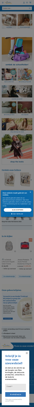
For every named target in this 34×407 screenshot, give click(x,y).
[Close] (26, 353)
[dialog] (17, 203)
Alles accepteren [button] (17, 210)
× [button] (30, 192)
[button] (17, 214)
